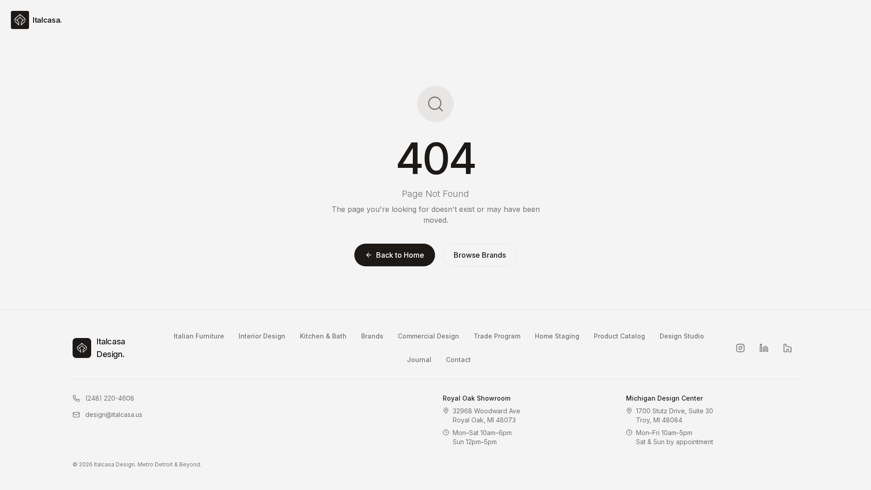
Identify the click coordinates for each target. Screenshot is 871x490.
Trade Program (497, 336)
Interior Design (262, 336)
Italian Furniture (199, 336)
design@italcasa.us (113, 414)
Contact (458, 359)
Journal (419, 359)
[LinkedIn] (764, 348)
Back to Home (400, 255)
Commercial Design (428, 336)
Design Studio (682, 336)
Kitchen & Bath (323, 336)
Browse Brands (480, 255)
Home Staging (557, 336)
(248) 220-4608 (109, 398)
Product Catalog (619, 336)
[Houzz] (787, 348)
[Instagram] (740, 348)
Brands (372, 336)
